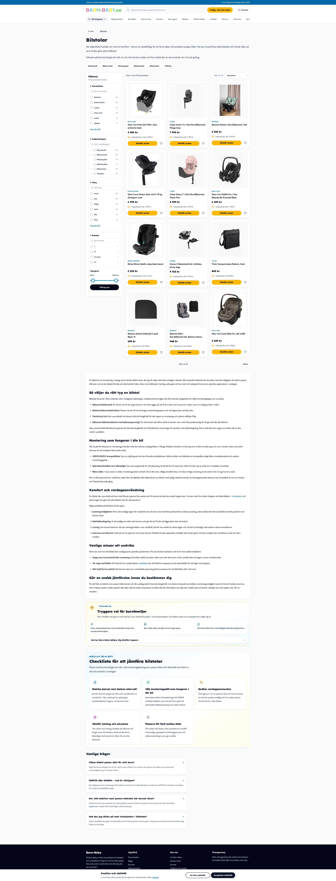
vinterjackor (237, 496)
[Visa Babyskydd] (91, 150)
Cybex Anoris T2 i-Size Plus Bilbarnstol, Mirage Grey (188, 126)
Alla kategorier (97, 19)
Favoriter (131, 864)
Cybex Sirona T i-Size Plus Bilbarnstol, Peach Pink (187, 196)
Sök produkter (133, 857)
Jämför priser (142, 143)
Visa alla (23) (95, 226)
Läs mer (155, 877)
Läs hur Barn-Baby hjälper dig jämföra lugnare (114, 640)
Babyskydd (92, 66)
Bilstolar (185, 19)
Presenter (237, 19)
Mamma (225, 19)
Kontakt (173, 864)
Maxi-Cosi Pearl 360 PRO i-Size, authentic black (142, 126)
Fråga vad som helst (220, 10)
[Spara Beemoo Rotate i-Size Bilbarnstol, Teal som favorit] (245, 143)
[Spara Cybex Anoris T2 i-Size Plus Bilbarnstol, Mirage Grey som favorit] (203, 143)
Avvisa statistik (197, 875)
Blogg (130, 861)
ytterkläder (143, 563)
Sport (248, 19)
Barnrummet (146, 19)
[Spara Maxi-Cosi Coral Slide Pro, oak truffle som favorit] (245, 352)
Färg (94, 182)
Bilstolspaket (123, 66)
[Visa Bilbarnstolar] (91, 154)
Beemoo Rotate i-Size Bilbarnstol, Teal (229, 124)
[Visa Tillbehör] (91, 173)
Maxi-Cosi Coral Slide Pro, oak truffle (228, 333)
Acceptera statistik (223, 875)
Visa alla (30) (95, 129)
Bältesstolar (154, 66)
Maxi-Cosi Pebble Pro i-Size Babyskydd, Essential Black (224, 196)
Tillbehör (168, 66)
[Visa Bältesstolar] (91, 169)
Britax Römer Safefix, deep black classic (145, 264)
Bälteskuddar (139, 66)
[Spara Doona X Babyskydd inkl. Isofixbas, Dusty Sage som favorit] (203, 283)
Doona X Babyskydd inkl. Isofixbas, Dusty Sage (186, 265)
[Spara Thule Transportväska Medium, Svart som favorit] (245, 282)
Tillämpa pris (104, 287)
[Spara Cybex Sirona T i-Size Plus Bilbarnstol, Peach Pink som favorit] (203, 213)
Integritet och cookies (178, 868)
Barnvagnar (172, 19)
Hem (92, 31)
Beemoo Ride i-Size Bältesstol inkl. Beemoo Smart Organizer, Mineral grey (186, 335)
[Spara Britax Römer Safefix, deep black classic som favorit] (161, 282)
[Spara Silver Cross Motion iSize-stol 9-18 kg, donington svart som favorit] (161, 213)
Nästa (245, 364)
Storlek (95, 235)
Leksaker (213, 19)
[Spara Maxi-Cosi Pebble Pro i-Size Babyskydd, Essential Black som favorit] (245, 213)
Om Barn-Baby (176, 857)
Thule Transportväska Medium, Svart (228, 264)
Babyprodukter (117, 19)
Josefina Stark (175, 861)
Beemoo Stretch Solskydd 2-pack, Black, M (143, 335)
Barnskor (159, 19)
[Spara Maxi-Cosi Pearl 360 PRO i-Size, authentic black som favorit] (161, 143)
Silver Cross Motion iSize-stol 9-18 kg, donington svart (145, 196)
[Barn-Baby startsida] (104, 10)
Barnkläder (132, 19)
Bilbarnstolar (108, 66)
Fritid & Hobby (199, 19)
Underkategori (99, 139)
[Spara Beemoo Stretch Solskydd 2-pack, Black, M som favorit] (161, 352)
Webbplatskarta (134, 868)
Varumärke (97, 86)
